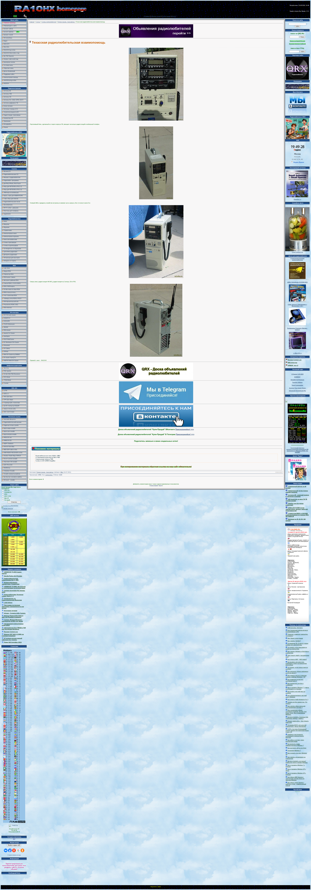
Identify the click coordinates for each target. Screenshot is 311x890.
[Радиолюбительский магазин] (14, 165)
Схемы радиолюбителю (49, 22)
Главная (147, 16)
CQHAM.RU (8, 492)
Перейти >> (297, 199)
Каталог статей (156, 16)
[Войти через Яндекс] (14, 850)
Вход (173, 16)
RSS (307, 11)
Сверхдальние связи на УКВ (44, 459)
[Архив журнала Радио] (297, 469)
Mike (61, 472)
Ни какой (7, 500)
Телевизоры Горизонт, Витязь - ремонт (297, 329)
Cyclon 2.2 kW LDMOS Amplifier (45, 461)
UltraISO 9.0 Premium (297, 380)
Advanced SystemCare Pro (297, 390)
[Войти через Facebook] (10, 850)
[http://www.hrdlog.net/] (297, 400)
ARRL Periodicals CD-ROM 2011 (297, 282)
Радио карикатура (297, 252)
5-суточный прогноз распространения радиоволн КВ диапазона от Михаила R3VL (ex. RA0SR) (297, 450)
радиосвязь (48, 475)
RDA (5, 494)
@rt (14, 839)
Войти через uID (14, 845)
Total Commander (297, 385)
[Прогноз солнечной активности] (297, 413)
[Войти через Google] (18, 850)
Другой (6, 498)
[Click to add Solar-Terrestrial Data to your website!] (297, 442)
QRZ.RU (7, 490)
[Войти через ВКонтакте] (6, 850)
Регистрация (166, 16)
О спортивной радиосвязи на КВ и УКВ (48, 457)
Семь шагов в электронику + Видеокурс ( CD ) (297, 305)
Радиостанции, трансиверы (66, 22)
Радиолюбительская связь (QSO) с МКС (48, 455)
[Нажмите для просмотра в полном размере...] (156, 120)
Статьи (38, 22)
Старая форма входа (14, 855)
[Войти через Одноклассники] (22, 850)
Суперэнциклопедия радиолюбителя (297, 259)
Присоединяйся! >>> (184, 429)
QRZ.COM (7, 496)
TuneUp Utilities (297, 382)
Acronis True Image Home (297, 388)
